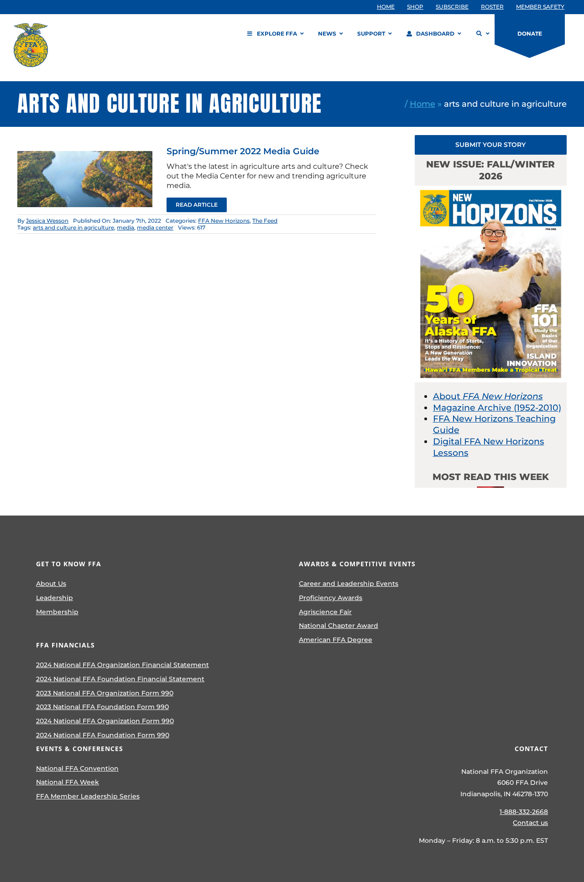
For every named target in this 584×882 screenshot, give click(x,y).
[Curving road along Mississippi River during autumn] (84, 155)
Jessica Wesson (47, 220)
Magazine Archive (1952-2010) (497, 407)
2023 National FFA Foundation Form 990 (102, 707)
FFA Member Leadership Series (88, 796)
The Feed (264, 220)
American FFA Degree (335, 640)
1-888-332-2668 (524, 812)
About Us (51, 583)
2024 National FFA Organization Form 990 (105, 721)
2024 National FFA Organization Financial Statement (122, 665)
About (488, 396)
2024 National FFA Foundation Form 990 (102, 735)
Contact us (530, 823)
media (125, 227)
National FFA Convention (77, 768)
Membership (57, 612)
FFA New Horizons (224, 220)
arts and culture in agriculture (73, 227)
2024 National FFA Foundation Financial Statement (120, 679)
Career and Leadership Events (348, 583)
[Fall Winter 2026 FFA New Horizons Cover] (491, 190)
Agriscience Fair (325, 612)
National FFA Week (67, 782)
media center (155, 227)
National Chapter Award (338, 625)
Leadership (54, 598)
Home (422, 104)
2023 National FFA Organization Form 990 (104, 693)
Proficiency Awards (330, 598)
